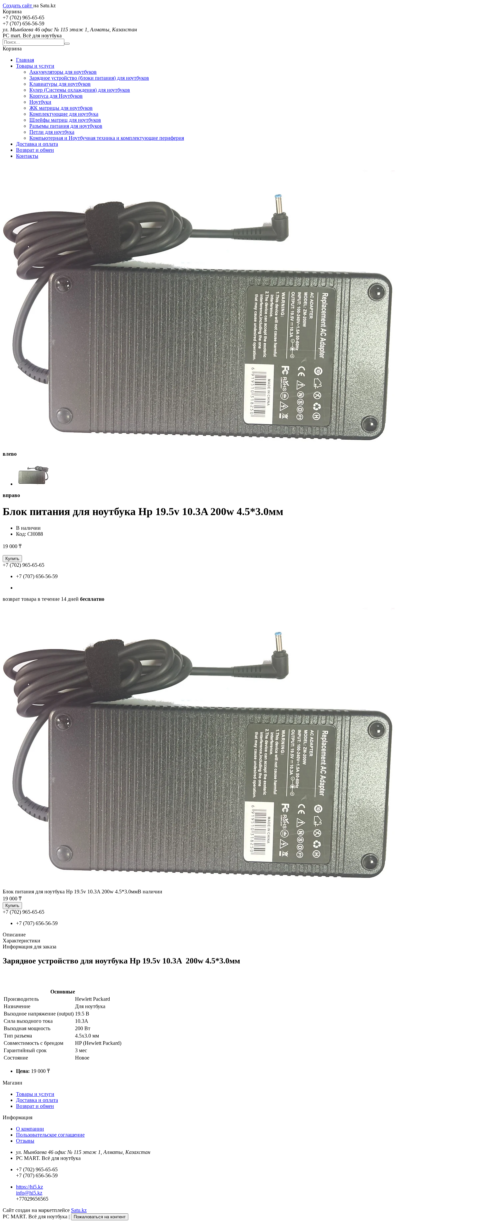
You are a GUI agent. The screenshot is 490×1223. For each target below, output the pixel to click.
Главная (25, 60)
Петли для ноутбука (51, 132)
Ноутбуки (40, 102)
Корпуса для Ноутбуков (56, 96)
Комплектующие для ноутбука (63, 114)
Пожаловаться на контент (100, 1216)
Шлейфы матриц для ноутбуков (65, 120)
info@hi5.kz (29, 1193)
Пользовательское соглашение (50, 1135)
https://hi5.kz (29, 1187)
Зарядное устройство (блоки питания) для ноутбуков (89, 78)
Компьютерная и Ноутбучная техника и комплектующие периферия (106, 138)
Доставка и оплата (37, 144)
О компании (30, 1129)
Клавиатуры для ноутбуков (60, 84)
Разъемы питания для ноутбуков (65, 126)
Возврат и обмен (35, 150)
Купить (12, 558)
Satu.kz (79, 1210)
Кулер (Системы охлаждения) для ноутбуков (79, 90)
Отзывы (25, 1141)
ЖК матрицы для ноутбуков (61, 108)
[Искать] (67, 44)
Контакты (27, 156)
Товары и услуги (35, 66)
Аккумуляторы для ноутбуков (63, 72)
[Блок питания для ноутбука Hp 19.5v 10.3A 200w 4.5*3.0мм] (216, 885)
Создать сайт (18, 5)
